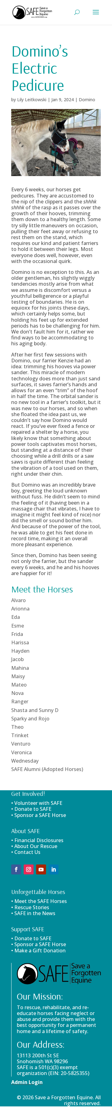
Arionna (20, 608)
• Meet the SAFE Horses (39, 901)
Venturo (20, 743)
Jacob (17, 659)
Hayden (20, 650)
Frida (17, 634)
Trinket (20, 735)
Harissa (20, 642)
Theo (17, 727)
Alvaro (18, 600)
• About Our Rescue (34, 846)
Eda (15, 617)
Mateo (19, 684)
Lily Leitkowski (31, 99)
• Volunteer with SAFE (36, 803)
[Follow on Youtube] (41, 869)
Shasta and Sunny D (34, 710)
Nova (17, 693)
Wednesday (25, 760)
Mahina (20, 668)
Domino (87, 99)
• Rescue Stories (30, 907)
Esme (17, 625)
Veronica (21, 752)
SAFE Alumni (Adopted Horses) (47, 769)
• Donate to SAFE (31, 808)
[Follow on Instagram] (29, 869)
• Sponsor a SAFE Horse (38, 944)
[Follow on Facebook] (16, 869)
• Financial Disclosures (37, 840)
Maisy (18, 676)
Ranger (19, 701)
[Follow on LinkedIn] (53, 869)
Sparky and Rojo (30, 718)
